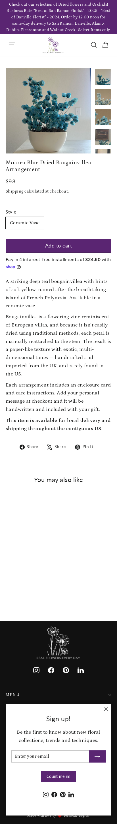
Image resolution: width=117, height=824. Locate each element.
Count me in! (58, 776)
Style (11, 211)
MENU (13, 695)
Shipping (15, 191)
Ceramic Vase (24, 223)
